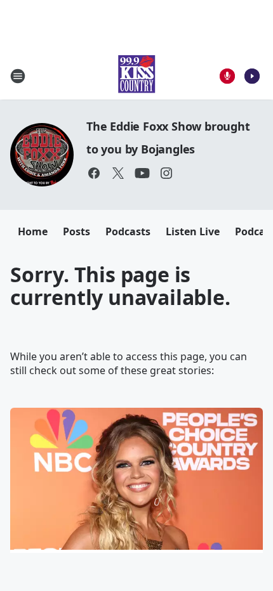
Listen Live (193, 231)
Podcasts (127, 231)
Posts (76, 231)
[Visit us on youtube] (142, 173)
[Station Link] (136, 75)
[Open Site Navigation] (17, 76)
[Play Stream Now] (252, 76)
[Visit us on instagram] (166, 173)
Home (33, 231)
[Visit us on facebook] (94, 173)
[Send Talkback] (227, 76)
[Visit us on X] (118, 173)
